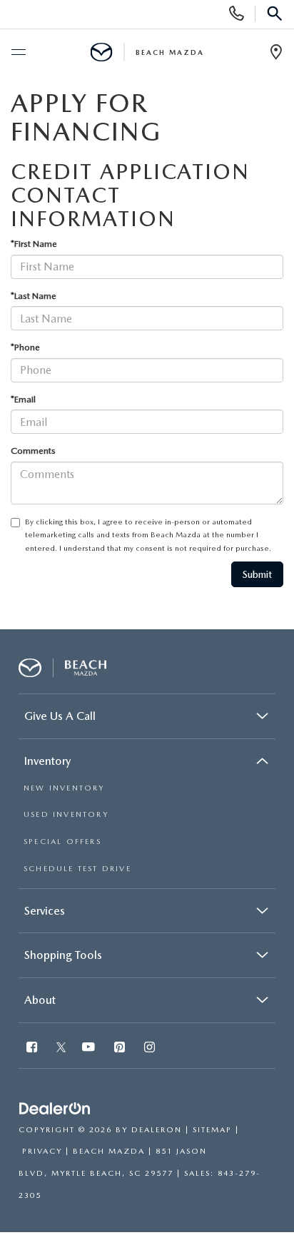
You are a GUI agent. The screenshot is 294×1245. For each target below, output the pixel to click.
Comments (33, 450)
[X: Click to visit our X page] (61, 1048)
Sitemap (212, 1129)
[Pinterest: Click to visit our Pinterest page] (121, 1048)
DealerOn (156, 1129)
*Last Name (33, 295)
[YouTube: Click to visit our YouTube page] (90, 1048)
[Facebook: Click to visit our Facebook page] (33, 1048)
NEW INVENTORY (64, 788)
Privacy (42, 1151)
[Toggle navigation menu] (18, 52)
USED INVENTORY (66, 814)
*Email (23, 399)
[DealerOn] (55, 1109)
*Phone (25, 347)
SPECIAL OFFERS (62, 841)
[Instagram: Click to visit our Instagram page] (151, 1048)
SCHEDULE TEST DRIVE (77, 868)
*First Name (34, 243)
